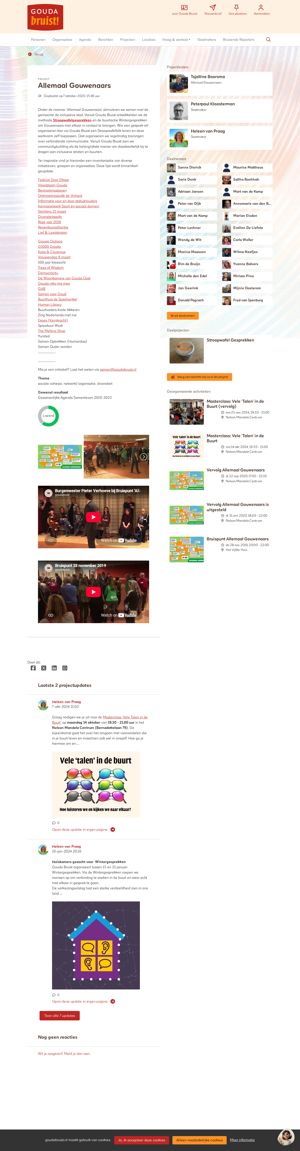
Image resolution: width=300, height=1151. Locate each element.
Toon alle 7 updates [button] (59, 1016)
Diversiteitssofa (50, 217)
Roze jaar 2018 (49, 222)
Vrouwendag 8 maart (54, 257)
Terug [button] (38, 54)
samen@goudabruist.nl (118, 369)
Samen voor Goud (52, 294)
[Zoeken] (268, 40)
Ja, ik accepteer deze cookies (141, 1140)
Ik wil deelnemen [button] (183, 316)
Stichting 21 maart (52, 211)
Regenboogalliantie (53, 227)
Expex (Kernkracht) (53, 320)
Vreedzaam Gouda (52, 185)
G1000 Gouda (49, 247)
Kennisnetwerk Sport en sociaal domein (68, 206)
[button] (38, 39)
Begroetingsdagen (52, 190)
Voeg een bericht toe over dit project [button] (202, 377)
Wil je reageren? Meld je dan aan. (64, 1054)
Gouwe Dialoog (50, 241)
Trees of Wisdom (51, 268)
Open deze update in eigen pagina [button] (79, 829)
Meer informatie (242, 1140)
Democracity (48, 273)
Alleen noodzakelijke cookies (199, 1140)
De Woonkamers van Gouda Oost (64, 278)
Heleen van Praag (66, 702)
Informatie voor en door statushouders (67, 201)
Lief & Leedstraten (52, 232)
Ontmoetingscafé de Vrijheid (60, 196)
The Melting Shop (51, 331)
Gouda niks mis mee (54, 283)
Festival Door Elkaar (53, 180)
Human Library (49, 304)
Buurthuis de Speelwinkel (57, 299)
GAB (41, 289)
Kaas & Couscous (51, 252)
